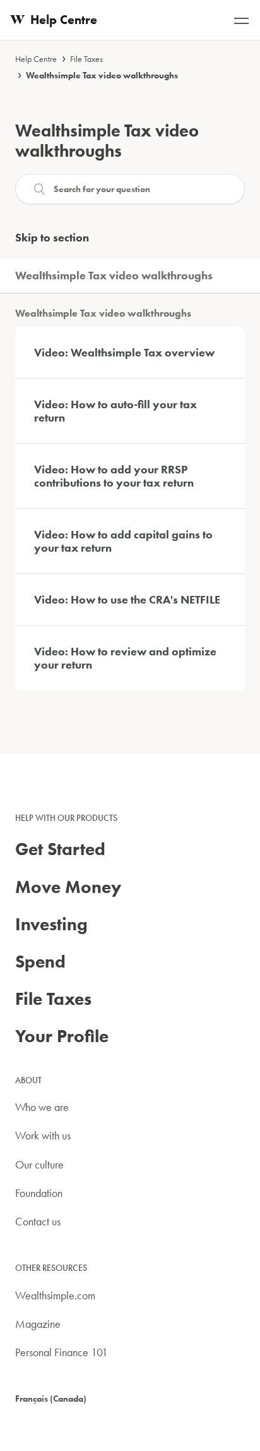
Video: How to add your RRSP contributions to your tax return (114, 476)
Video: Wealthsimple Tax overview (124, 352)
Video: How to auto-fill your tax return (115, 411)
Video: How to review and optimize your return (125, 658)
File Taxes (86, 58)
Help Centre (36, 58)
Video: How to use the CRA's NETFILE (127, 599)
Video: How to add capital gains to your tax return (123, 541)
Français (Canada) (50, 1398)
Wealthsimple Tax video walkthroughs (102, 75)
